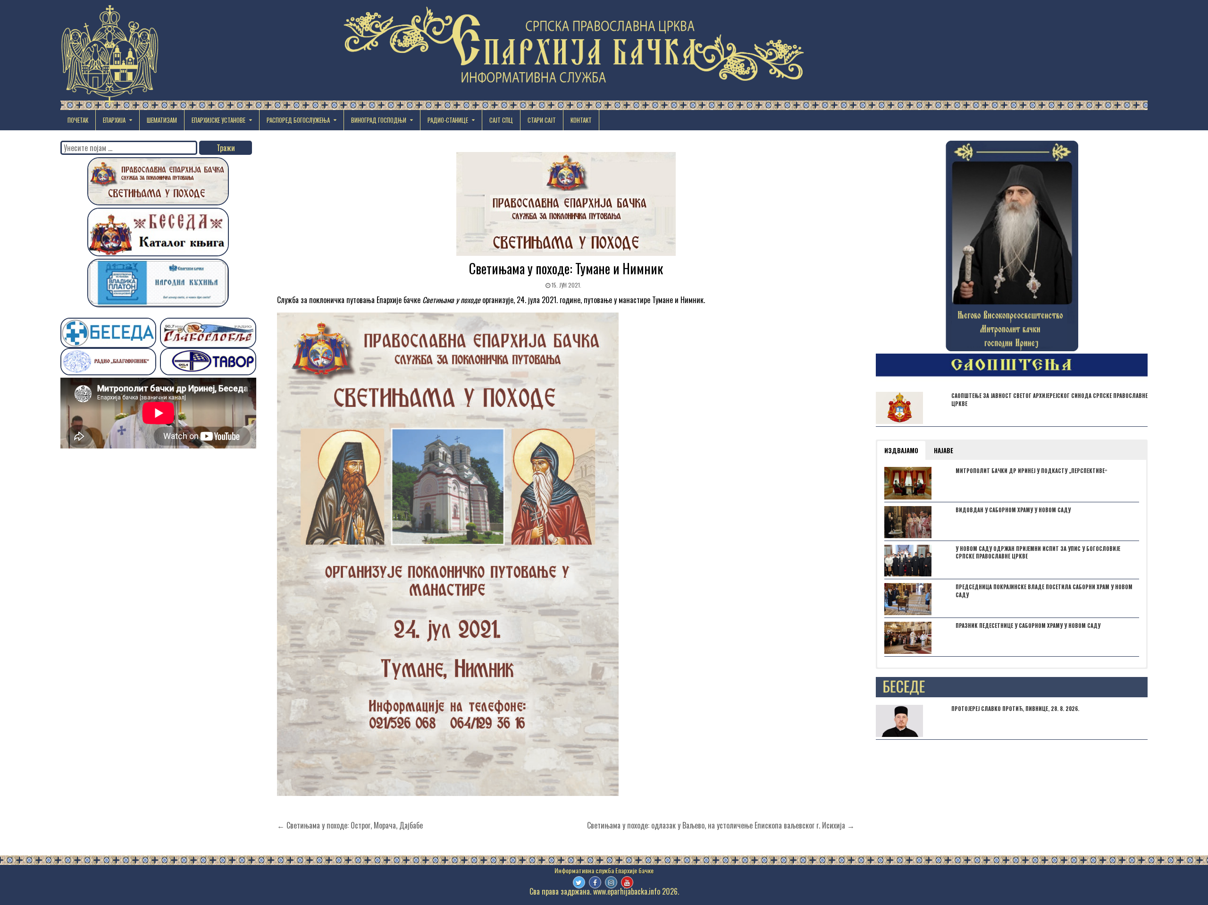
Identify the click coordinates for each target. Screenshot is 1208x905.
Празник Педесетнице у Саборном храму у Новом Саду (1028, 625)
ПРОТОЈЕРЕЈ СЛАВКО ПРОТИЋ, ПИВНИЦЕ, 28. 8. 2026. (1015, 708)
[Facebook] (595, 882)
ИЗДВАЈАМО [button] (901, 450)
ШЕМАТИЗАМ (162, 120)
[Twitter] (579, 882)
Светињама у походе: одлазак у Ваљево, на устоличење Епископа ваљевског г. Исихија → (721, 825)
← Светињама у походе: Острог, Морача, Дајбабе (350, 825)
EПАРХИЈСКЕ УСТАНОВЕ (218, 120)
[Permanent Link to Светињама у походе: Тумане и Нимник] (566, 204)
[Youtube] (627, 882)
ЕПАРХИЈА (114, 120)
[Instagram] (611, 882)
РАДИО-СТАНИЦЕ (448, 120)
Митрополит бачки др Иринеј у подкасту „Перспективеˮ (1031, 470)
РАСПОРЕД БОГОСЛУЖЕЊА (298, 120)
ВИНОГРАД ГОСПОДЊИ (378, 120)
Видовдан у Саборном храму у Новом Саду (1013, 510)
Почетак (77, 120)
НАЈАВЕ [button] (943, 450)
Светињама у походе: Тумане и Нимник (566, 268)
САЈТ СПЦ (501, 120)
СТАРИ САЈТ (542, 120)
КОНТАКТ (581, 120)
